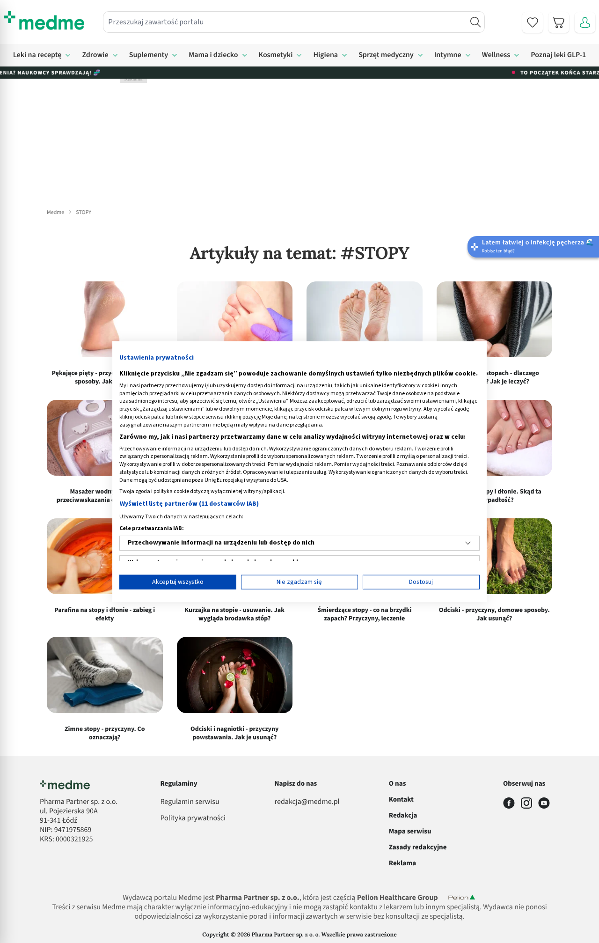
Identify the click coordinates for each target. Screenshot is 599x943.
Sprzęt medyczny (386, 55)
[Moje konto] (585, 22)
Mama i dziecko (213, 55)
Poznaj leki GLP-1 (558, 55)
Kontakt (401, 799)
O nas (397, 783)
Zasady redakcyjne (418, 847)
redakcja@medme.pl (307, 802)
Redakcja (403, 815)
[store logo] (44, 20)
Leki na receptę (37, 55)
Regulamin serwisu (189, 802)
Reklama (402, 863)
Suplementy (148, 55)
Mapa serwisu (410, 831)
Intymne (447, 55)
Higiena (325, 55)
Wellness (496, 55)
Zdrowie (95, 55)
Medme (55, 212)
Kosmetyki (276, 55)
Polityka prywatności (193, 818)
